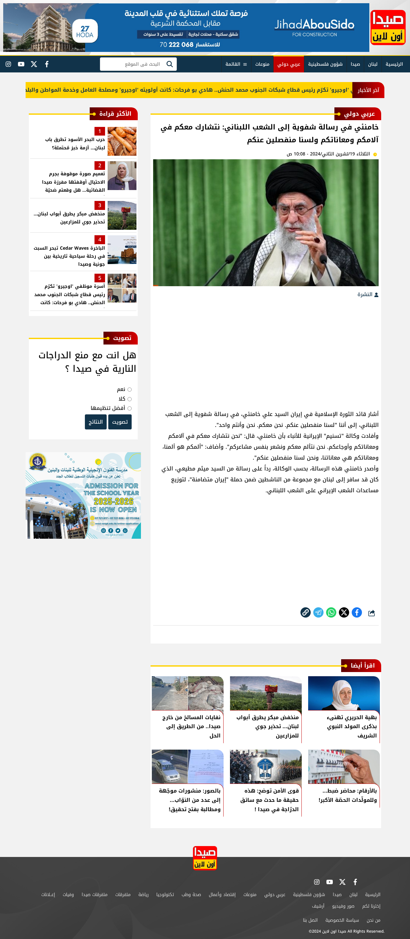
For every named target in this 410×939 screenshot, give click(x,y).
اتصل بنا (310, 920)
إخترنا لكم (371, 906)
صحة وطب (191, 894)
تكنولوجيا (165, 894)
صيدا (355, 64)
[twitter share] (344, 612)
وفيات (68, 894)
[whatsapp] (305, 612)
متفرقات (123, 894)
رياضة (143, 894)
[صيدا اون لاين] (388, 27)
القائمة (233, 64)
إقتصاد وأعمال (222, 894)
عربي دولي (288, 64)
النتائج (96, 422)
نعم (121, 389)
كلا (122, 399)
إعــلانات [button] (48, 894)
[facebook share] (357, 612)
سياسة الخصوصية (342, 920)
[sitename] (205, 858)
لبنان (373, 64)
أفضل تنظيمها (108, 408)
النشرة (365, 294)
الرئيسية (394, 64)
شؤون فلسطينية (325, 64)
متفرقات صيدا (95, 894)
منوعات (262, 64)
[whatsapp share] (331, 612)
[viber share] (318, 612)
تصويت (120, 422)
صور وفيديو (343, 906)
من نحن (374, 920)
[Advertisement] (266, 351)
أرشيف (318, 906)
